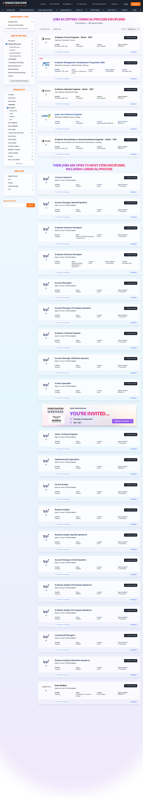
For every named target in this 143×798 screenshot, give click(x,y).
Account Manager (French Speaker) (70, 560)
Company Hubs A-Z (66, 10)
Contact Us (114, 4)
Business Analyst (62, 509)
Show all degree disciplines (20, 81)
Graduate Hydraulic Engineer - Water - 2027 (74, 89)
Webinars (125, 10)
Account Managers (63, 283)
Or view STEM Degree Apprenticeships (16, 28)
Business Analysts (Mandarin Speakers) (72, 660)
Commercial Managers (65, 635)
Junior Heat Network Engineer (68, 114)
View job (133, 52)
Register (136, 4)
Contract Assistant (63, 177)
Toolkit (134, 10)
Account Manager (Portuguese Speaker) (73, 308)
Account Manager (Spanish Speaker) (71, 202)
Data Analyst (60, 685)
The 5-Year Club (54, 4)
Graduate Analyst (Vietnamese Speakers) (73, 585)
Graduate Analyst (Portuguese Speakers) (73, 610)
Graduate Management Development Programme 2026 (79, 62)
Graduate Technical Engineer (68, 333)
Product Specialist (63, 383)
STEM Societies (95, 10)
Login (126, 4)
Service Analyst (61, 484)
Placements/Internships (27, 10)
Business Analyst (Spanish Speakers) (71, 534)
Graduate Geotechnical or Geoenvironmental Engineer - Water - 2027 (86, 139)
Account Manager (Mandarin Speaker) (72, 358)
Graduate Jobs (10, 10)
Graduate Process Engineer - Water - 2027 (73, 37)
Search (30, 205)
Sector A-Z (79, 10)
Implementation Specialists (67, 459)
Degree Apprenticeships (45, 10)
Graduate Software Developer (68, 227)
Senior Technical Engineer (66, 434)
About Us (43, 4)
